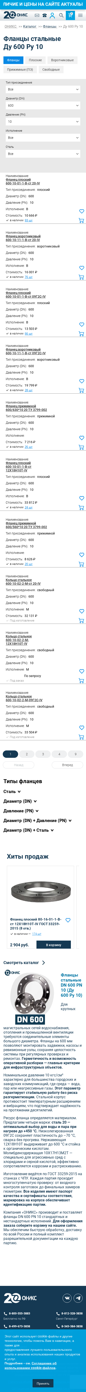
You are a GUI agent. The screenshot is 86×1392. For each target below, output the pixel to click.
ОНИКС (11, 26)
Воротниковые (62, 60)
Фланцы (13, 60)
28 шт (29, 390)
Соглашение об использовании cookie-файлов (31, 1365)
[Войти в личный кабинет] (52, 15)
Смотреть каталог (21, 962)
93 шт (29, 220)
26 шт (29, 447)
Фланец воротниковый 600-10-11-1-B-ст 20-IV (23, 238)
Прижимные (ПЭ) (20, 69)
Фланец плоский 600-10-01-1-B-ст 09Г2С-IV (26, 294)
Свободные (51, 69)
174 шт (36, 934)
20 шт (29, 564)
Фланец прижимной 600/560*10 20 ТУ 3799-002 (26, 525)
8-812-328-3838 (72, 1313)
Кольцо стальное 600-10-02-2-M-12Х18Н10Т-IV (19, 639)
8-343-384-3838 (72, 1326)
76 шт (29, 277)
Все (10, 89)
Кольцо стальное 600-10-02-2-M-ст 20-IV (23, 581)
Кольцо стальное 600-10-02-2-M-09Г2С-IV (24, 698)
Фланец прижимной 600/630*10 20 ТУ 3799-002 (26, 408)
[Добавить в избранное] (68, 920)
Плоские (35, 60)
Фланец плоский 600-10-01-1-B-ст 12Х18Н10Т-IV (18, 466)
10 (10, 121)
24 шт (29, 507)
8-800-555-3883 (19, 1313)
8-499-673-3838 (19, 1326)
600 (11, 105)
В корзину (53, 945)
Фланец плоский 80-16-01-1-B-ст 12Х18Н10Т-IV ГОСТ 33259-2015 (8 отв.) (35, 923)
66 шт (29, 333)
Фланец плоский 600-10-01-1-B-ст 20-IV (23, 181)
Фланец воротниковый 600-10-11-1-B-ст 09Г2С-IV (26, 351)
